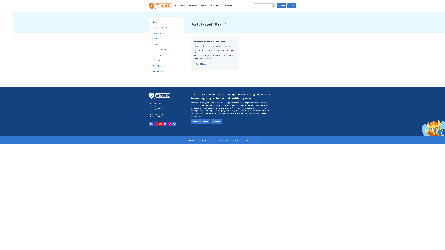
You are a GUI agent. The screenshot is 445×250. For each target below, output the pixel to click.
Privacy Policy (223, 140)
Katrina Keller (201, 46)
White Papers (158, 71)
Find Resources (200, 121)
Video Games (226, 46)
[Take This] (160, 5)
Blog (154, 22)
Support (156, 60)
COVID (155, 38)
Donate (281, 5)
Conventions (158, 33)
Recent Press (190, 140)
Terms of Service (237, 140)
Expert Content (159, 49)
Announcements (159, 27)
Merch (291, 5)
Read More (201, 64)
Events (218, 46)
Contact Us (202, 140)
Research (156, 55)
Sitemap (212, 140)
